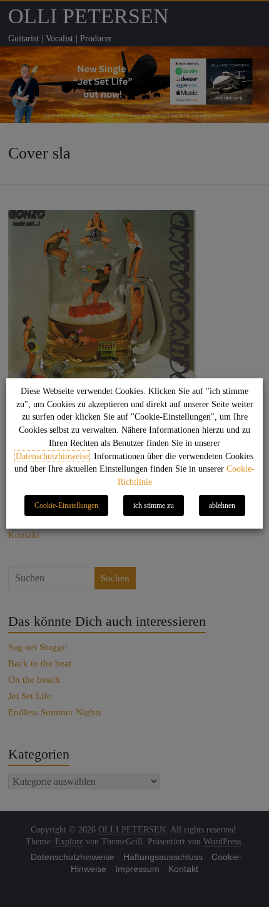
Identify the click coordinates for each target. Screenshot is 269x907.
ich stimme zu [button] (153, 505)
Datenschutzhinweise (52, 456)
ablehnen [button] (222, 505)
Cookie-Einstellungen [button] (66, 505)
